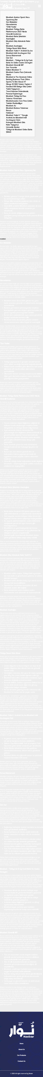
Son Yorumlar (11, 67)
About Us (21, 1049)
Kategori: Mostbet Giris (15, 122)
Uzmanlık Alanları (13, 127)
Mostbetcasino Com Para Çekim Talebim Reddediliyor (19, 102)
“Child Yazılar (11, 27)
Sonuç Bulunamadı (13, 55)
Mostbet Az (11, 106)
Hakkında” (10, 113)
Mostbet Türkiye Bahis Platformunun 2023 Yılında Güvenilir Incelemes (16, 31)
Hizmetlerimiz (11, 24)
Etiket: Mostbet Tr (13, 70)
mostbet (3, 239)
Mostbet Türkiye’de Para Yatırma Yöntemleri (16, 97)
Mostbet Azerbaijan (14, 46)
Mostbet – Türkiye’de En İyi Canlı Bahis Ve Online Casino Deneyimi (19, 61)
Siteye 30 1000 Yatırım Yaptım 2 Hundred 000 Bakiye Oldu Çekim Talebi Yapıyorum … (19, 86)
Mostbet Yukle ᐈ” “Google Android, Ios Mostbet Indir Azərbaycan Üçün (17, 117)
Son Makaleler (11, 22)
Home (21, 1043)
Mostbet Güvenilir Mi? (15, 65)
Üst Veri (9, 58)
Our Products (21, 1055)
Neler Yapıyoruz (12, 125)
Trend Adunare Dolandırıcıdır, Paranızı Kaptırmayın (17, 92)
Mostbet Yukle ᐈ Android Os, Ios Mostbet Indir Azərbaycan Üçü (19, 52)
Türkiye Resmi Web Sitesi (16, 48)
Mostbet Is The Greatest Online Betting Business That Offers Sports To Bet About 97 (19, 79)
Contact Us (21, 1061)
